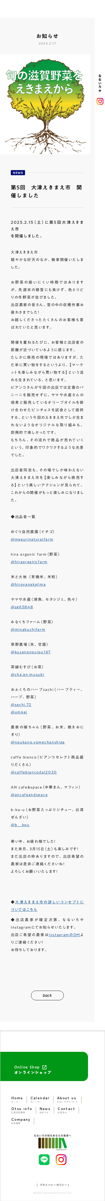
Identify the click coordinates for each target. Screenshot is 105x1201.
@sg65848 (22, 607)
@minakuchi (28, 629)
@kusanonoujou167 (31, 652)
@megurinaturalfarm (32, 539)
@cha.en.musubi (27, 674)
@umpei (19, 712)
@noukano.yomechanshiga (38, 742)
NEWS (18, 173)
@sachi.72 (21, 704)
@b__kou (20, 825)
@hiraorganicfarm (29, 562)
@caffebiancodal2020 (34, 772)
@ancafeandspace (29, 795)
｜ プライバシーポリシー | (52, 1185)
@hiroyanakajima (28, 584)
